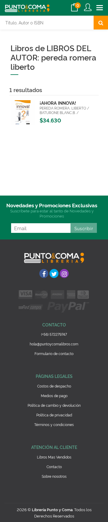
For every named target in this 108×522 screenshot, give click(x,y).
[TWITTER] (54, 273)
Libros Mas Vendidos (54, 456)
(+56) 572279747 (54, 334)
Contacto (54, 466)
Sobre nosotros (54, 476)
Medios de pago (54, 395)
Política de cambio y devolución (54, 405)
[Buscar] (101, 22)
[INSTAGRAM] (64, 273)
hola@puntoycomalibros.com (54, 343)
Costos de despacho (54, 385)
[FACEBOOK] (43, 273)
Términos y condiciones (54, 424)
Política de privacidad (54, 414)
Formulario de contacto (54, 353)
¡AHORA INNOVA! (58, 103)
